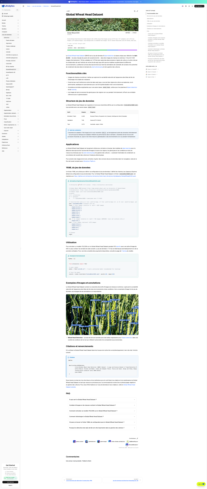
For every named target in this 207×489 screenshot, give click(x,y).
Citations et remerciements (154, 28)
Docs (28, 6)
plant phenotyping (97, 67)
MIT (69, 11)
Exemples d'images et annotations (156, 26)
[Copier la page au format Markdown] (135, 11)
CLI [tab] (74, 258)
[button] (10, 20)
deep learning (127, 148)
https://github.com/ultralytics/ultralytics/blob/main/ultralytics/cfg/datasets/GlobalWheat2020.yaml (105, 176)
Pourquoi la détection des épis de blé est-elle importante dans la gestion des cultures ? (96, 428)
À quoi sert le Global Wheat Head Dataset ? (83, 399)
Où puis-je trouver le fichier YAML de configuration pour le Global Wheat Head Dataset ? (96, 422)
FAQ (148, 31)
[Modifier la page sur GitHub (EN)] (137, 11)
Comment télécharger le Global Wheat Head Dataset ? (86, 416)
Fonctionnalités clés (152, 13)
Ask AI (200, 484)
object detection (109, 55)
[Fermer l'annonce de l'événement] (2, 2)
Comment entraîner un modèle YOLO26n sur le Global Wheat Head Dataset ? (93, 411)
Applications (150, 18)
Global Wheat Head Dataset (76, 55)
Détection (46, 6)
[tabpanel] (102, 268)
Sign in (10, 485)
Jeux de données (36, 6)
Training (124, 251)
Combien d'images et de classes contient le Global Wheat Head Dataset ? (92, 405)
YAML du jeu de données (153, 21)
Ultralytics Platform (89, 161)
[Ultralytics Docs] (10, 6)
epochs (118, 246)
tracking (73, 89)
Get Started (10, 482)
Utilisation (149, 23)
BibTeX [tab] (70, 360)
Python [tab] (70, 258)
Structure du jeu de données (154, 16)
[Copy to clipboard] (135, 184)
